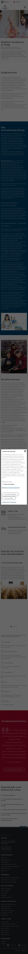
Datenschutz (5, 502)
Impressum (13, 502)
